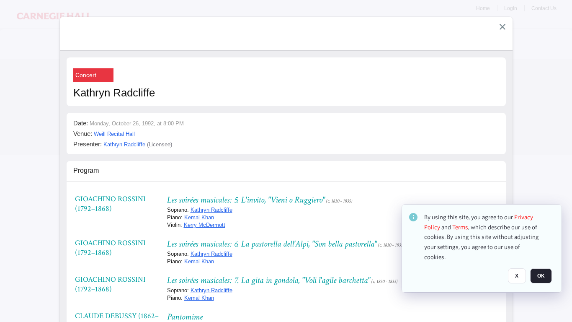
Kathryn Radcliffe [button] (124, 144)
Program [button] (86, 170)
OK (541, 276)
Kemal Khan (199, 217)
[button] (502, 27)
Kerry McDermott (204, 225)
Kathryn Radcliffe (211, 210)
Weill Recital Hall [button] (114, 134)
